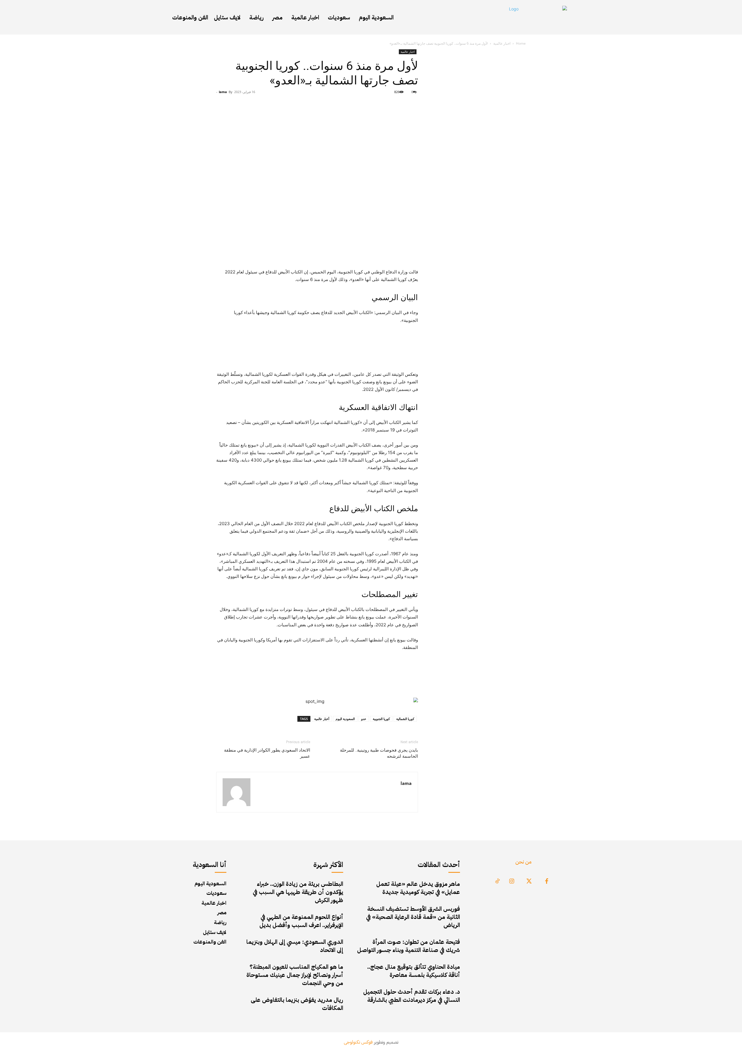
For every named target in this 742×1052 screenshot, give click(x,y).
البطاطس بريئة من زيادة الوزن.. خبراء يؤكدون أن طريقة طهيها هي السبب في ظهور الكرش (298, 891)
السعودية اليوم (345, 719)
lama (223, 92)
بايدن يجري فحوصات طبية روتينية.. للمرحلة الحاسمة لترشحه (379, 753)
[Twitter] (529, 881)
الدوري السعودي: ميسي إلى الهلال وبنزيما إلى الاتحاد (294, 945)
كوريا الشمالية (405, 719)
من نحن (523, 862)
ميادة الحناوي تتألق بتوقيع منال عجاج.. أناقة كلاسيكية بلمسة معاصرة (413, 970)
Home (521, 43)
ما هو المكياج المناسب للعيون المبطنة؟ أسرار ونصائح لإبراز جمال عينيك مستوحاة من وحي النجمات (294, 974)
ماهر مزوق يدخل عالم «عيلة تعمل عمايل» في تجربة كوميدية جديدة (418, 887)
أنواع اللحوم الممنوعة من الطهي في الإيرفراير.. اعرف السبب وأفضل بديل (301, 921)
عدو (363, 719)
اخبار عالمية (501, 43)
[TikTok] (497, 881)
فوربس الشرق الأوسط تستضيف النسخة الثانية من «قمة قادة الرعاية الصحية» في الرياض (413, 916)
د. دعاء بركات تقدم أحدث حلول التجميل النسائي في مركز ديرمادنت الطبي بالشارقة (411, 995)
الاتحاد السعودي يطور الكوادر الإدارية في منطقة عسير (267, 753)
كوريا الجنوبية (381, 719)
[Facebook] (546, 881)
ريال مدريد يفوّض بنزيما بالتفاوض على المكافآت (297, 1003)
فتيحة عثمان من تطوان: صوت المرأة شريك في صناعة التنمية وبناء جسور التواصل (408, 945)
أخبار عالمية (321, 719)
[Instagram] (512, 881)
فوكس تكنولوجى (358, 1042)
